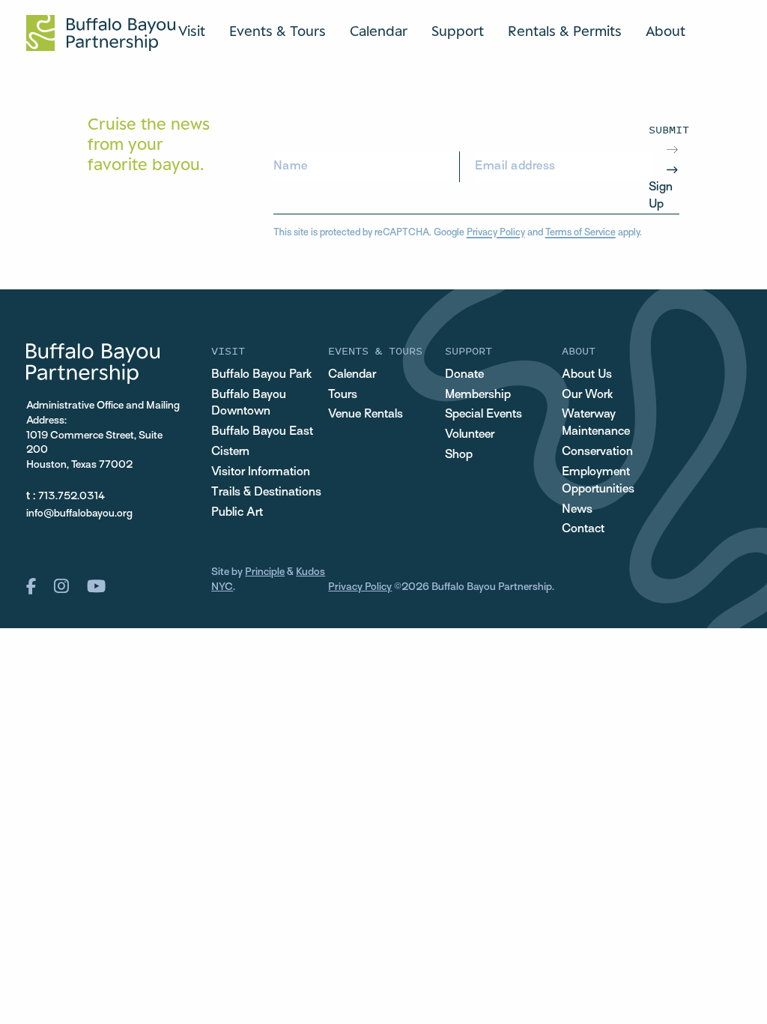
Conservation (597, 452)
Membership (478, 395)
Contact (583, 529)
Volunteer (469, 435)
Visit (191, 30)
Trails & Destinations (266, 493)
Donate (464, 375)
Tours (342, 395)
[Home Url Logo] (100, 33)
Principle (265, 572)
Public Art (237, 513)
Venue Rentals (365, 415)
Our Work (587, 395)
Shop (459, 455)
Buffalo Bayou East (262, 432)
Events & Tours (277, 30)
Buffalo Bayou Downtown (248, 403)
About (665, 30)
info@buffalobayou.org (79, 514)
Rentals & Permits (565, 30)
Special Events (483, 415)
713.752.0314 (71, 497)
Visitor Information (260, 472)
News (577, 510)
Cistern (230, 452)
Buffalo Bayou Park (261, 375)
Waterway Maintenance (596, 423)
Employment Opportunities (598, 481)
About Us (587, 375)
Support (457, 30)
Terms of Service (580, 233)
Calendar (378, 30)
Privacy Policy (496, 233)
